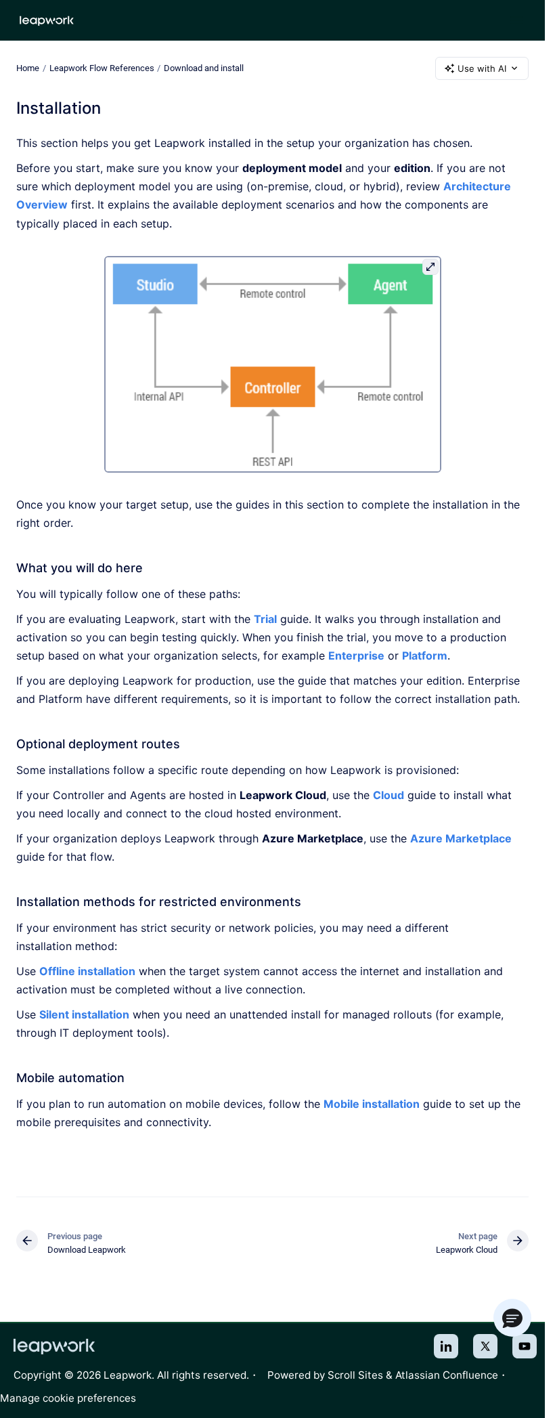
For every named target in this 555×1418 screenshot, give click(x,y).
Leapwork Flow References (101, 68)
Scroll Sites (355, 1375)
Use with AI (482, 68)
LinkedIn (446, 1346)
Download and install (204, 68)
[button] (512, 1318)
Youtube (524, 1346)
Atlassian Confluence (446, 1375)
